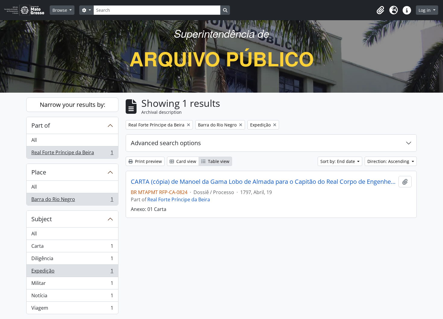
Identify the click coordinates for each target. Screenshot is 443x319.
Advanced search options (166, 143)
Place (38, 172)
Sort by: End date (338, 161)
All (34, 140)
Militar (72, 284)
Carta (72, 247)
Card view (185, 161)
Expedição (72, 272)
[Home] (27, 10)
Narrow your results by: (72, 104)
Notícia (72, 297)
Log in (425, 10)
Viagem (72, 309)
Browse (60, 10)
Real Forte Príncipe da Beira (72, 153)
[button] (380, 10)
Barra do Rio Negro (72, 200)
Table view (218, 161)
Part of (40, 125)
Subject (41, 219)
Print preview (148, 161)
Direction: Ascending (388, 161)
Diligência (72, 260)
